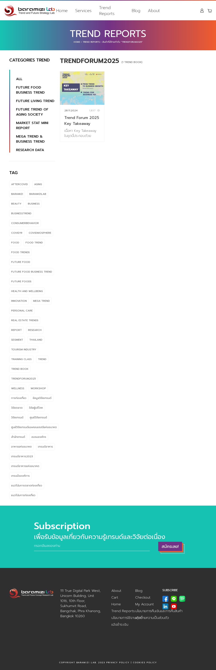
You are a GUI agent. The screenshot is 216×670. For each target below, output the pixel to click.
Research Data (30, 150)
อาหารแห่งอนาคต (21, 447)
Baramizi (17, 194)
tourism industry (23, 349)
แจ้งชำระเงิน (119, 624)
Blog (136, 10)
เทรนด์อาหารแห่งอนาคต (25, 466)
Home (62, 10)
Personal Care (22, 310)
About (154, 10)
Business (34, 204)
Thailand (35, 340)
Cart (114, 597)
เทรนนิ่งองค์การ (20, 476)
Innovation (19, 301)
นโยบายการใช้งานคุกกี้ (126, 617)
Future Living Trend (35, 101)
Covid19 (16, 233)
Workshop (38, 388)
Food (15, 242)
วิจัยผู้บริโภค (36, 408)
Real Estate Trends (24, 320)
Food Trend (34, 242)
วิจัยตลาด (17, 408)
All (19, 79)
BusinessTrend (21, 213)
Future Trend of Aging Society (32, 112)
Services (83, 10)
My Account (144, 604)
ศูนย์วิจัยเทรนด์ (38, 417)
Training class (21, 359)
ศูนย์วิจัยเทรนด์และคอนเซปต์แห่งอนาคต (34, 427)
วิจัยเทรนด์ (17, 417)
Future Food (20, 262)
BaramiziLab (37, 194)
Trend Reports (107, 10)
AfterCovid (19, 184)
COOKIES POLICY (145, 662)
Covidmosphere (40, 233)
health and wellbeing (27, 291)
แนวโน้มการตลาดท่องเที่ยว (26, 485)
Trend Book (19, 369)
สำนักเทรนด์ (18, 437)
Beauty (16, 204)
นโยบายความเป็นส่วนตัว (152, 617)
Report (16, 330)
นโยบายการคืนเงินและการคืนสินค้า (158, 611)
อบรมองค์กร (38, 437)
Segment (17, 340)
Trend (42, 359)
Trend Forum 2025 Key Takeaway (81, 121)
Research (35, 330)
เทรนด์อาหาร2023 (22, 456)
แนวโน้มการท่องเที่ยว (23, 495)
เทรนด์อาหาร (45, 447)
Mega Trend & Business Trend (30, 139)
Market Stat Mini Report (32, 125)
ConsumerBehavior (25, 223)
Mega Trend (41, 301)
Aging (38, 184)
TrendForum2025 (23, 379)
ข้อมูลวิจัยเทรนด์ (42, 398)
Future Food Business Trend (30, 90)
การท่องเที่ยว (18, 398)
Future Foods (21, 281)
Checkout (142, 597)
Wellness (17, 388)
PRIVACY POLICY (118, 662)
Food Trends (20, 252)
